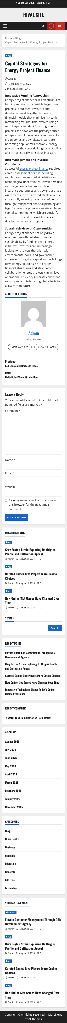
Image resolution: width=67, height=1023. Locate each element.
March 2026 (11, 782)
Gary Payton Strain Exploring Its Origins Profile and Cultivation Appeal (30, 551)
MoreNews (55, 1014)
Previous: (21, 363)
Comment (12, 411)
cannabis (10, 855)
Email (9, 473)
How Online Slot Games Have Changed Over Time (32, 600)
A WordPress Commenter (20, 718)
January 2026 (12, 799)
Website (10, 487)
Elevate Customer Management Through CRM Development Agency (33, 921)
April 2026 (11, 774)
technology (11, 888)
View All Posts (47, 347)
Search (9, 618)
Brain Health (12, 839)
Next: (22, 375)
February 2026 (13, 791)
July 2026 (10, 750)
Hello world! (44, 718)
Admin (12, 78)
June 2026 (11, 758)
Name (10, 460)
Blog (8, 55)
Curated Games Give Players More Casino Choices (31, 576)
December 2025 (14, 807)
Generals (10, 872)
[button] (5, 26)
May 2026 (10, 766)
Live (60, 26)
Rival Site (33, 14)
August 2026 (12, 741)
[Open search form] (43, 26)
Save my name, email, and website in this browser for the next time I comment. (32, 504)
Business (10, 847)
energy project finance (33, 168)
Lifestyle (10, 880)
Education (10, 864)
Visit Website (20, 347)
